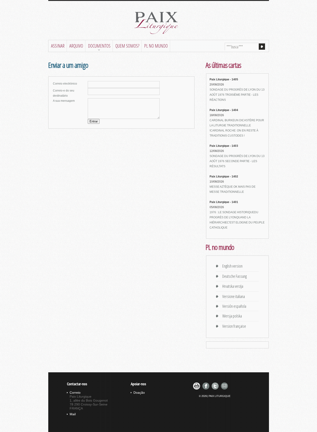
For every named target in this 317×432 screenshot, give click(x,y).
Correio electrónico (65, 83)
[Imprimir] (196, 386)
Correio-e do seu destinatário (63, 93)
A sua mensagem (64, 100)
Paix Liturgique (219, 396)
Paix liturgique (158, 23)
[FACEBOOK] (205, 386)
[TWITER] (215, 386)
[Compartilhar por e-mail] (224, 386)
